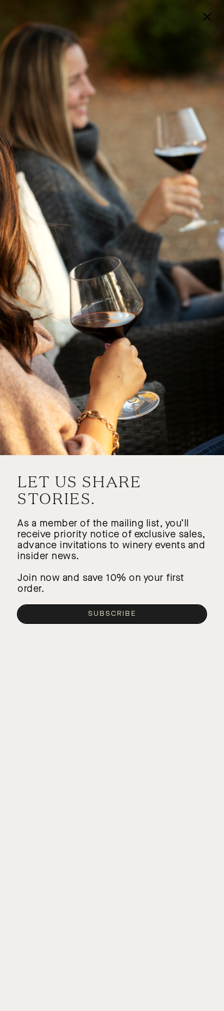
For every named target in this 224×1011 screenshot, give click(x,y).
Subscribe (112, 613)
